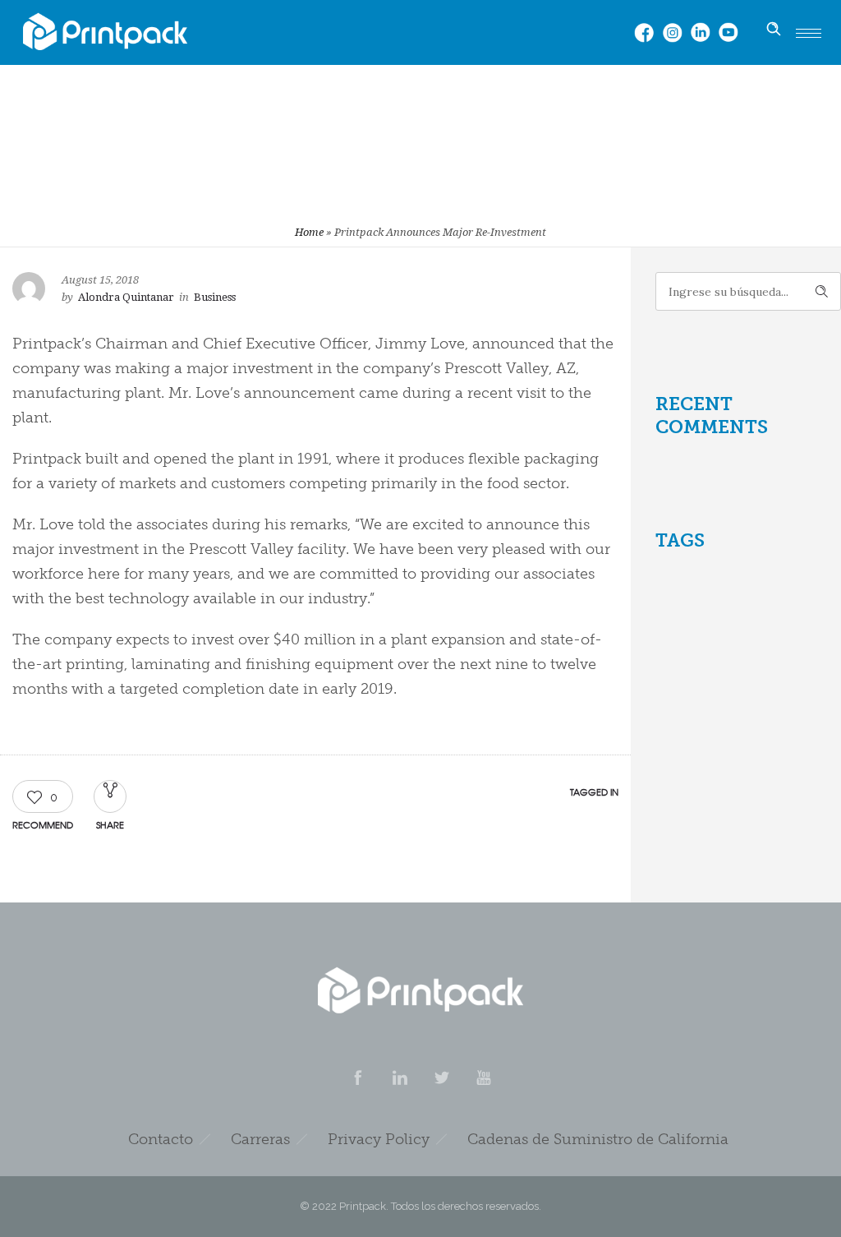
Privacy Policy (379, 1139)
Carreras (260, 1139)
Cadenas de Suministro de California (597, 1139)
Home (309, 232)
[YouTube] (482, 1077)
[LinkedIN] (399, 1077)
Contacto (160, 1139)
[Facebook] (357, 1077)
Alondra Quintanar (126, 297)
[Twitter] (441, 1077)
